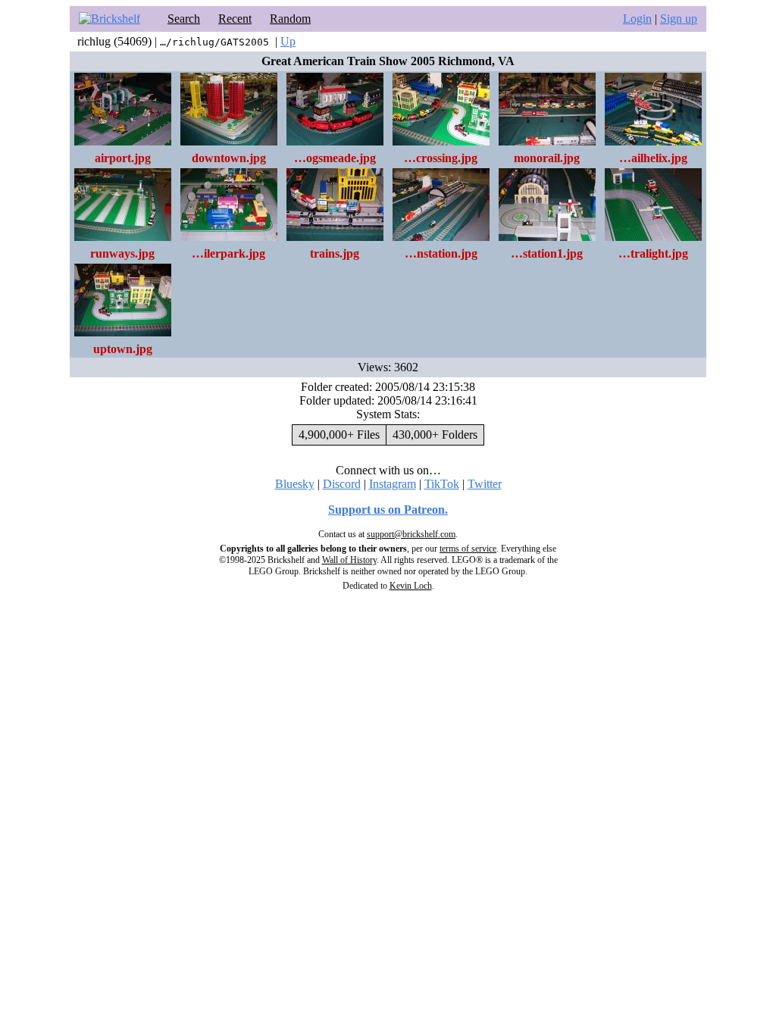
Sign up (678, 18)
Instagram (392, 483)
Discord (342, 483)
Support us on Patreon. (388, 509)
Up (288, 41)
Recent (235, 18)
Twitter (485, 483)
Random (290, 18)
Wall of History (349, 560)
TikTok (441, 483)
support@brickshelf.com (411, 534)
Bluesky (294, 483)
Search (183, 18)
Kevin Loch (411, 585)
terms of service (468, 548)
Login (637, 18)
